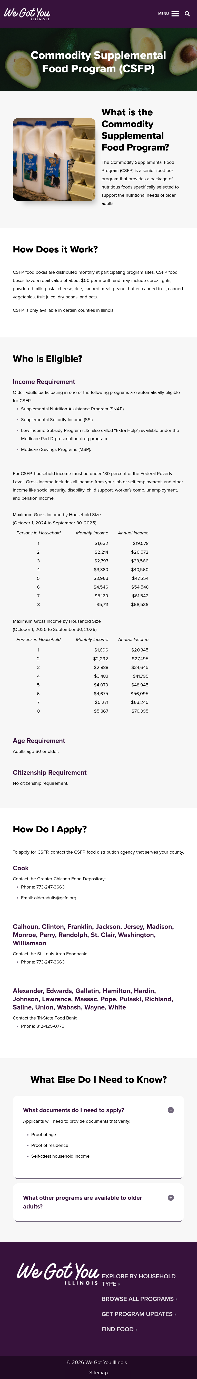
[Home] (27, 14)
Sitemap (98, 1372)
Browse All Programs (138, 1299)
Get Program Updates (137, 1314)
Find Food (118, 1329)
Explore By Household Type (139, 1280)
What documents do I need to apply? (73, 1110)
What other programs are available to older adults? (82, 1202)
